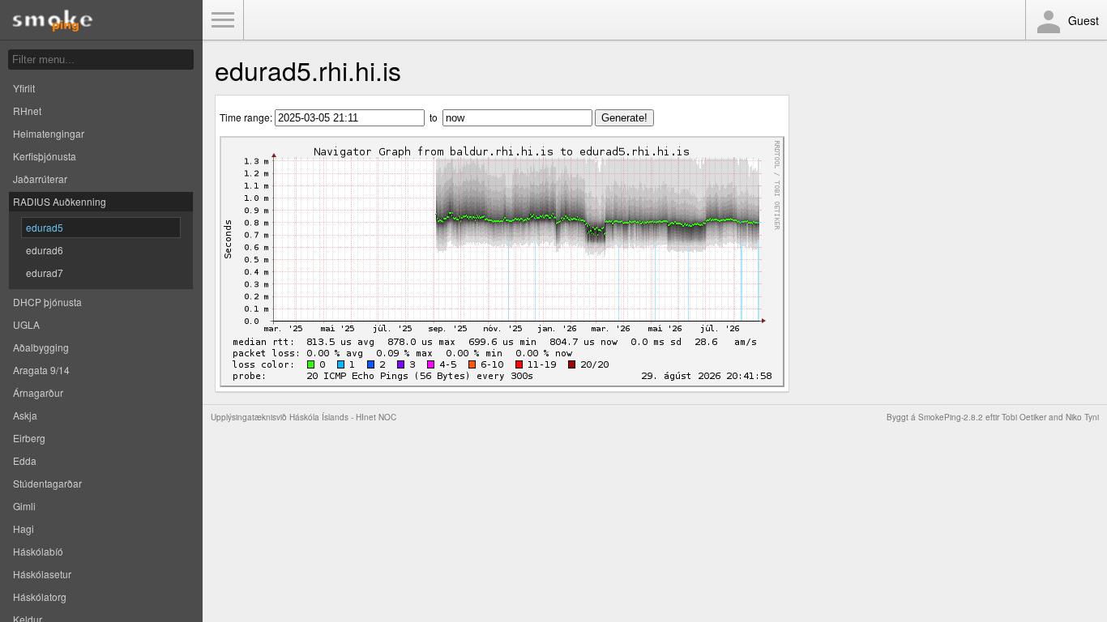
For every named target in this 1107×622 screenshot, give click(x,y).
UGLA (26, 324)
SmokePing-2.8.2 (950, 417)
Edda (24, 460)
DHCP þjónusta (47, 302)
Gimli (24, 506)
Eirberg (29, 438)
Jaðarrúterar (40, 178)
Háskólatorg (39, 596)
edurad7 (44, 272)
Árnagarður (38, 392)
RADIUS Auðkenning (59, 201)
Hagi (23, 528)
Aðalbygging (41, 347)
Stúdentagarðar (47, 483)
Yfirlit (24, 88)
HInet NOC (376, 417)
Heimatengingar (48, 133)
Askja (25, 415)
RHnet (27, 110)
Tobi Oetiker (1024, 417)
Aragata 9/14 (41, 370)
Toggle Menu (223, 20)
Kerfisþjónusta (44, 156)
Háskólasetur (42, 574)
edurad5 (44, 227)
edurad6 (44, 250)
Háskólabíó (38, 551)
